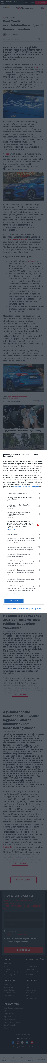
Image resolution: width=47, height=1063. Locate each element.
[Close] (43, 454)
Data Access (23, 609)
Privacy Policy (36, 609)
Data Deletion (11, 609)
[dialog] (23, 531)
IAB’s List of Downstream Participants (26, 487)
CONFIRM (14, 601)
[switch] (38, 498)
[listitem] (23, 493)
